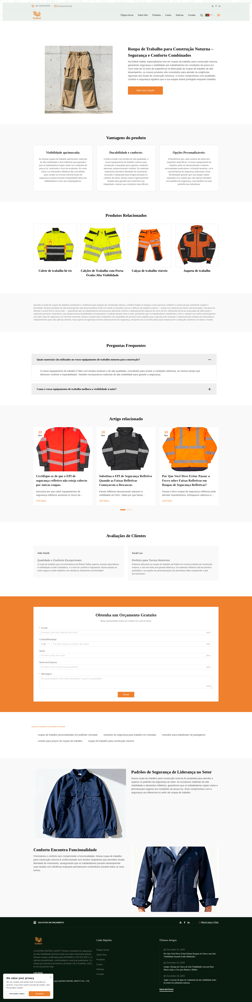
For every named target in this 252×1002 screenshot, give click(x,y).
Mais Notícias (166, 989)
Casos (168, 15)
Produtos (156, 15)
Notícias (179, 15)
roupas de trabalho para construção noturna (111, 741)
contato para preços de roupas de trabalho (60, 741)
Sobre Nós (143, 15)
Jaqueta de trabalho (196, 270)
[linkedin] (219, 6)
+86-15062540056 (42, 6)
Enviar (126, 694)
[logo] (37, 15)
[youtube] (213, 6)
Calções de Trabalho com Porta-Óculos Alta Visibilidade (102, 273)
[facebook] (216, 6)
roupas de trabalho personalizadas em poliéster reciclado (68, 735)
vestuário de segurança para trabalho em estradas (129, 735)
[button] (122, 509)
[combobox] (45, 644)
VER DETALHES (55, 245)
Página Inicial (127, 15)
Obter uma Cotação (145, 90)
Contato (191, 15)
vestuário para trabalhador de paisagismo (183, 735)
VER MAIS (41, 501)
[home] (38, 941)
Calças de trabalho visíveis (149, 270)
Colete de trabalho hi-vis (55, 270)
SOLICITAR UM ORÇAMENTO (51, 922)
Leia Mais (38, 973)
